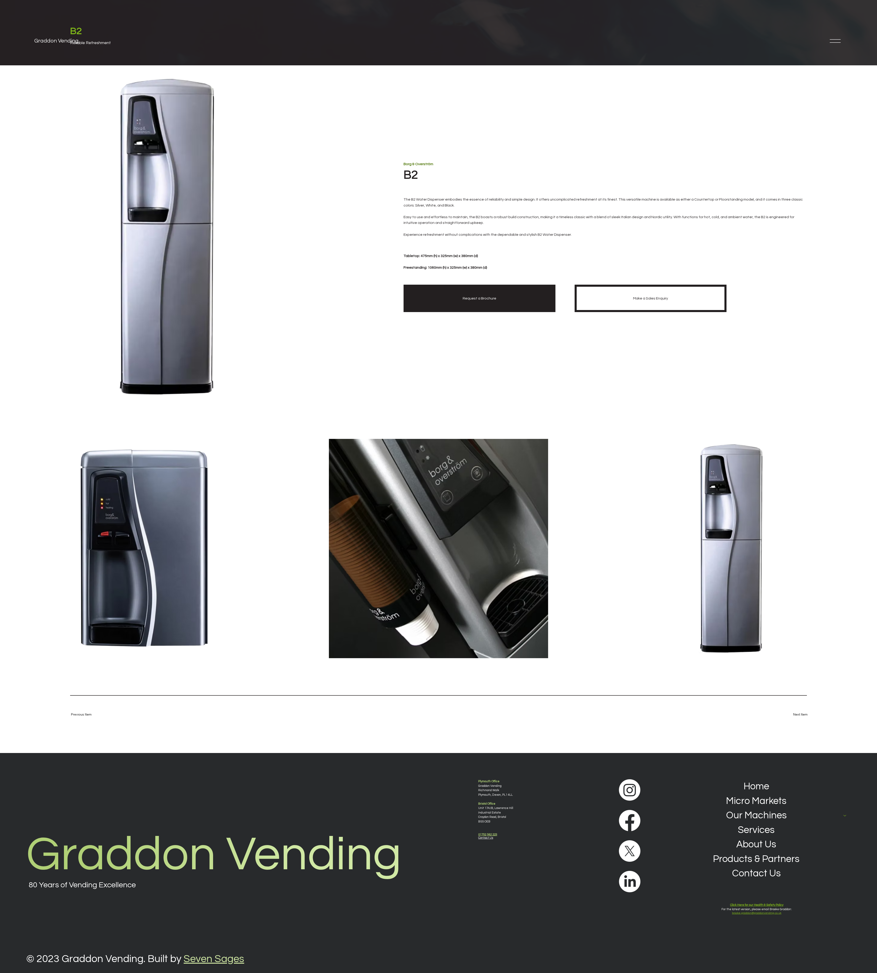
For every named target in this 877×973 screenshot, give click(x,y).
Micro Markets (756, 801)
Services (756, 830)
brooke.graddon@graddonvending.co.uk (756, 913)
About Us (756, 844)
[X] (629, 851)
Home (756, 786)
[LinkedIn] (629, 881)
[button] (84, 714)
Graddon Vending (56, 41)
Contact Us (756, 873)
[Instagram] (629, 790)
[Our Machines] (845, 815)
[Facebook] (629, 820)
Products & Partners (756, 859)
